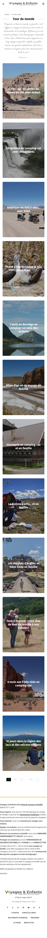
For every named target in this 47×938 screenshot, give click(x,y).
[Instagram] (18, 907)
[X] (12, 907)
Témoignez (34, 918)
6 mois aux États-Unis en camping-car (23, 683)
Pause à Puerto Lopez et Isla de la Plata (23, 268)
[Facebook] (7, 907)
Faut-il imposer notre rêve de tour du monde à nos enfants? (23, 624)
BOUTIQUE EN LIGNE (21, 830)
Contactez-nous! (29, 913)
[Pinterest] (23, 907)
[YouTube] (28, 907)
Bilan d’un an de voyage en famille (23, 387)
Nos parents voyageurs (17, 918)
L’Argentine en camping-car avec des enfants (23, 150)
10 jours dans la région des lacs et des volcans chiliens (23, 743)
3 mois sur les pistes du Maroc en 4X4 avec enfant (23, 90)
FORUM (25, 842)
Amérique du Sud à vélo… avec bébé (23, 209)
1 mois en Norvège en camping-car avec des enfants (23, 328)
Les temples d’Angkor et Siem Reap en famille (23, 565)
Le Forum (17, 923)
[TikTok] (34, 907)
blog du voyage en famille (32, 805)
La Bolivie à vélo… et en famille (23, 506)
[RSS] (39, 907)
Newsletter (29, 923)
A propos (15, 913)
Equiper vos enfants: (8, 827)
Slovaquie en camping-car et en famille (23, 446)
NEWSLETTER (40, 842)
